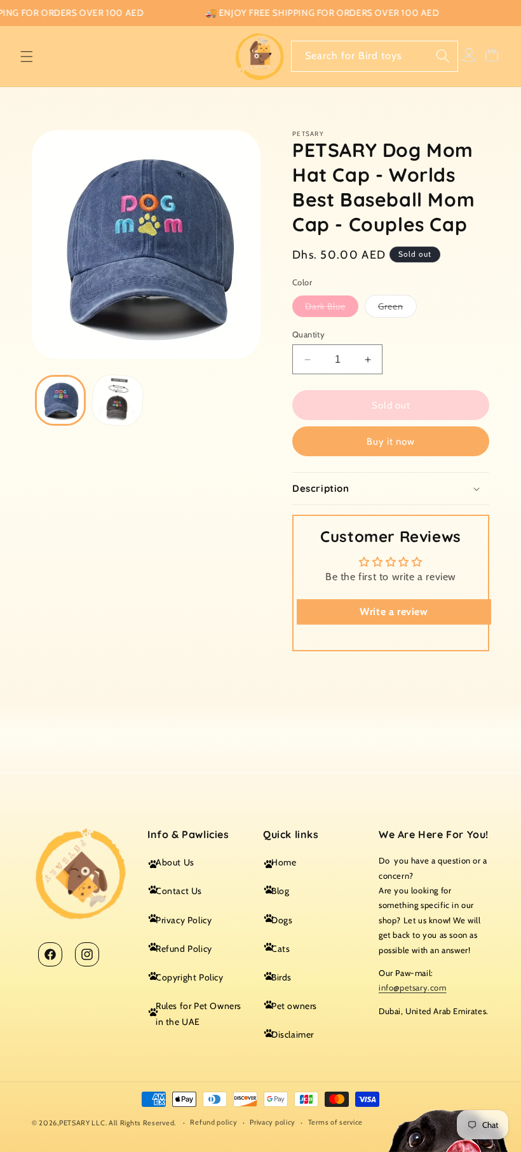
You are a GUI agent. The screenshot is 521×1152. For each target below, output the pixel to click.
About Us (175, 862)
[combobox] (374, 56)
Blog (280, 891)
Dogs (281, 920)
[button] (27, 57)
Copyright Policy (190, 977)
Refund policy (213, 1122)
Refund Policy (184, 948)
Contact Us (179, 891)
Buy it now (391, 441)
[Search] (443, 56)
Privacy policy (272, 1122)
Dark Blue (331, 308)
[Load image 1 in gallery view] (60, 400)
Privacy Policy (184, 920)
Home (283, 862)
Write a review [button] (394, 612)
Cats (280, 948)
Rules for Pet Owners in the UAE (198, 1013)
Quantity (308, 334)
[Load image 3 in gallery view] (117, 400)
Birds (281, 977)
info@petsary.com (413, 987)
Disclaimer (292, 1034)
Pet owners (294, 1006)
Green (397, 309)
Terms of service (335, 1122)
